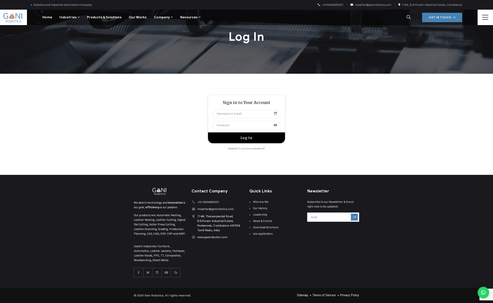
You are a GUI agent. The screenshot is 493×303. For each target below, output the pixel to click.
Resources (189, 17)
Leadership (260, 214)
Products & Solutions (104, 17)
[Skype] (175, 272)
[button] (483, 292)
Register (233, 148)
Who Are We (260, 202)
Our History (260, 208)
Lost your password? (252, 148)
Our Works (138, 17)
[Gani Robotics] (7, 17)
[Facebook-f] (138, 272)
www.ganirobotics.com (212, 237)
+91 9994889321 (208, 202)
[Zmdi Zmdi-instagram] (157, 272)
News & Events (262, 221)
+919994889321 (332, 5)
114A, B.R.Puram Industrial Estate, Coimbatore (432, 5)
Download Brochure (265, 227)
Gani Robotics (153, 295)
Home (47, 17)
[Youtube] (166, 272)
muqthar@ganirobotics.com (373, 5)
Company (162, 17)
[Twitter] (148, 272)
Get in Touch (440, 17)
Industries (68, 17)
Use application (263, 233)
